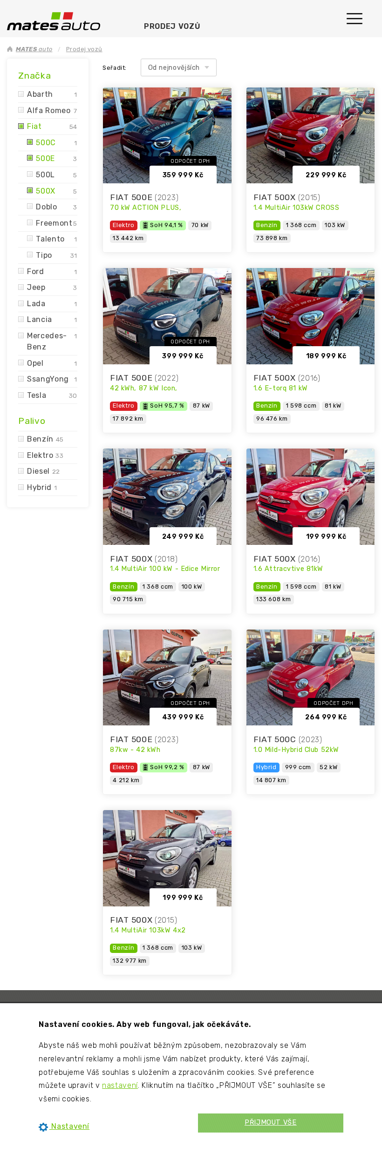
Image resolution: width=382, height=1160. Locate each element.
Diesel (43, 471)
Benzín (45, 439)
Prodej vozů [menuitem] (172, 26)
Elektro (45, 455)
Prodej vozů (84, 49)
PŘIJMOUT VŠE (271, 1122)
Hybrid (42, 487)
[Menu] (359, 15)
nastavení (120, 1085)
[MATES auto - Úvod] (53, 20)
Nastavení (69, 1126)
